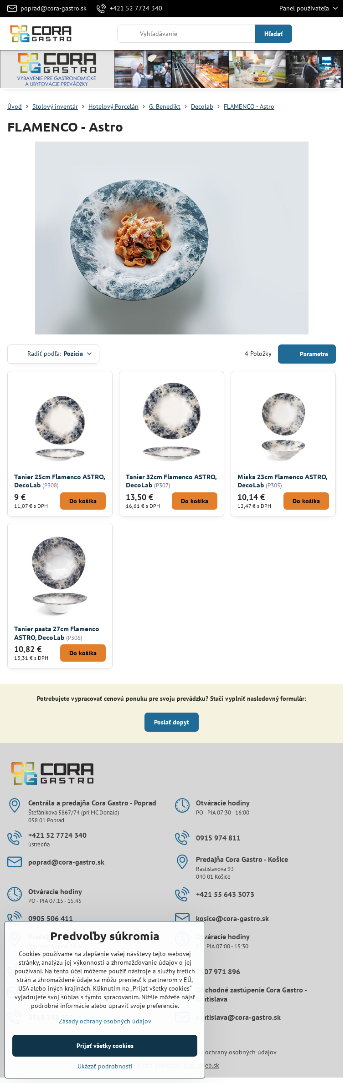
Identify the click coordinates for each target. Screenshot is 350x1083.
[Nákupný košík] (310, 34)
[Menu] (332, 34)
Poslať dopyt (171, 722)
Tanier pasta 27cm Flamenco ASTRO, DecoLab (56, 632)
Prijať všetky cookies (105, 1046)
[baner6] (171, 70)
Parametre (313, 354)
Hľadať (273, 34)
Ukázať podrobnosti (105, 1066)
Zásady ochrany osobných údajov (230, 1052)
